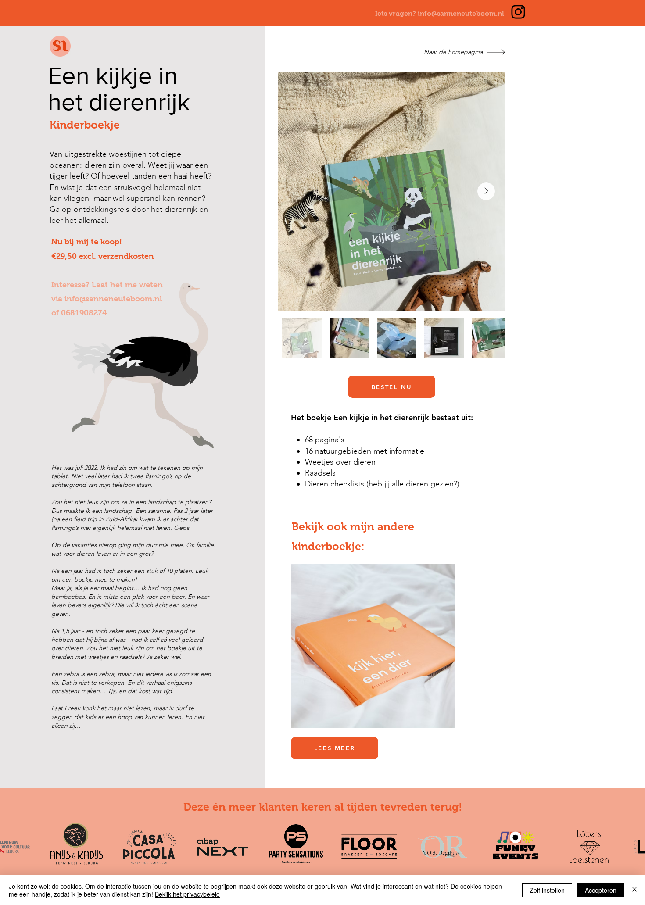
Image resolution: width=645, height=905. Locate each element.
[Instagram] (518, 12)
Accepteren (600, 890)
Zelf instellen (547, 890)
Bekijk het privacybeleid (187, 894)
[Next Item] (486, 191)
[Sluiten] (634, 890)
